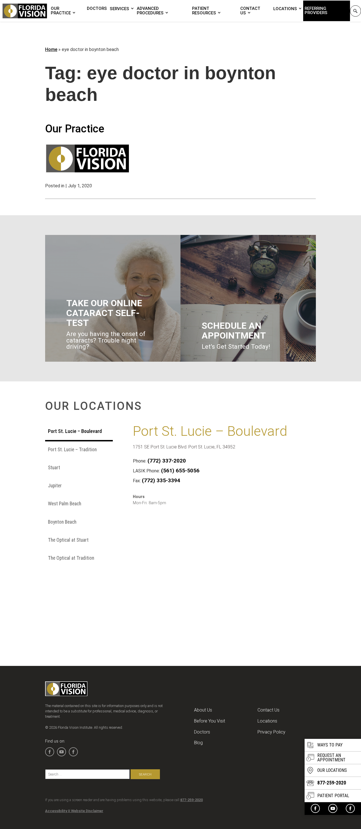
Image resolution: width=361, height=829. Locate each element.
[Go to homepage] (24, 11)
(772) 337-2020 (167, 460)
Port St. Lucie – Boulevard (210, 431)
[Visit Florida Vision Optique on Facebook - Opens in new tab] (350, 808)
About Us (203, 710)
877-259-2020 (191, 800)
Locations (285, 8)
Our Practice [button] (61, 10)
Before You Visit (209, 721)
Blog (198, 742)
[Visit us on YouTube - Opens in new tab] (333, 808)
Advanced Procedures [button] (150, 10)
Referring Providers (316, 10)
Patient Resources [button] (204, 10)
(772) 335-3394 (161, 480)
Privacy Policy (271, 732)
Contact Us (250, 10)
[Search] (355, 11)
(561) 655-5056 (180, 470)
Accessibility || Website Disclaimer (74, 811)
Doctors (97, 8)
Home (51, 49)
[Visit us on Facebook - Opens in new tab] (315, 808)
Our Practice (74, 128)
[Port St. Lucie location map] (217, 569)
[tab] (79, 432)
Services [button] (119, 8)
